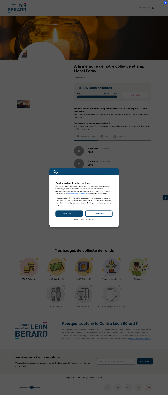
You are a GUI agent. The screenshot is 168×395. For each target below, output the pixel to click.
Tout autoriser (69, 213)
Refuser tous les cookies (84, 219)
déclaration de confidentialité (78, 193)
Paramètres (99, 213)
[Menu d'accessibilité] (165, 2)
